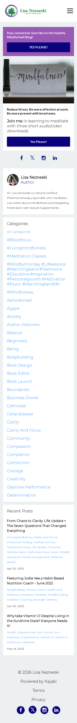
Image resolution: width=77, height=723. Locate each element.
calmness (16, 405)
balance (14, 332)
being (13, 349)
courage (15, 470)
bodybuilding (20, 357)
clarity (13, 422)
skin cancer (45, 632)
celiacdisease (20, 414)
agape (13, 308)
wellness (29, 642)
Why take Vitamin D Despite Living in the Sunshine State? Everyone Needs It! (38, 621)
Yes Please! (38, 141)
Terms (39, 690)
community (18, 438)
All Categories (18, 232)
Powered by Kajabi (38, 681)
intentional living (18, 547)
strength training (45, 599)
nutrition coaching (19, 599)
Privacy (38, 699)
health (11, 632)
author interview (23, 324)
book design (19, 365)
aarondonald (19, 300)
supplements (30, 637)
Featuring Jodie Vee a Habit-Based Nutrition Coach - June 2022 (35, 580)
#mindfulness (20, 292)
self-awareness (38, 552)
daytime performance (28, 487)
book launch (19, 381)
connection (18, 462)
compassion (19, 446)
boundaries (18, 389)
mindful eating (58, 594)
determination (21, 495)
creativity (16, 479)
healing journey (44, 542)
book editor (18, 373)
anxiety (14, 316)
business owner (23, 397)
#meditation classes (26, 256)
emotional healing (19, 542)
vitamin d (47, 637)
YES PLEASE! (38, 47)
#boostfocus (19, 240)
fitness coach (35, 589)
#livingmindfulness (26, 248)
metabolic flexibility (33, 594)
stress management (36, 557)
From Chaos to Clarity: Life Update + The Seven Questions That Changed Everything (36, 526)
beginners (17, 341)
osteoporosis (26, 632)
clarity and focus (24, 430)
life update (39, 547)
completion (18, 454)
